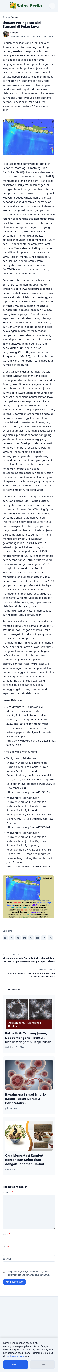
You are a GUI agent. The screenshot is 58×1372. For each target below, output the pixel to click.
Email (6, 1246)
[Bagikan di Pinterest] (24, 937)
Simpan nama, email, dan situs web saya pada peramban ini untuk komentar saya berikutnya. (29, 1273)
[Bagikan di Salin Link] (50, 937)
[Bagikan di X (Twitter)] (11, 937)
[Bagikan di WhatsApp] (31, 937)
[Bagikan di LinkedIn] (18, 937)
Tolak (42, 1364)
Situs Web (7, 1259)
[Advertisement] (29, 1329)
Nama (6, 1234)
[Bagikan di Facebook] (5, 937)
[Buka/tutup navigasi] (4, 6)
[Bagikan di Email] (43, 937)
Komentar (8, 1192)
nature (35, 36)
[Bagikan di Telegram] (37, 937)
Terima (15, 1364)
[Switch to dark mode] (52, 6)
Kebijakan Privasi (15, 1356)
